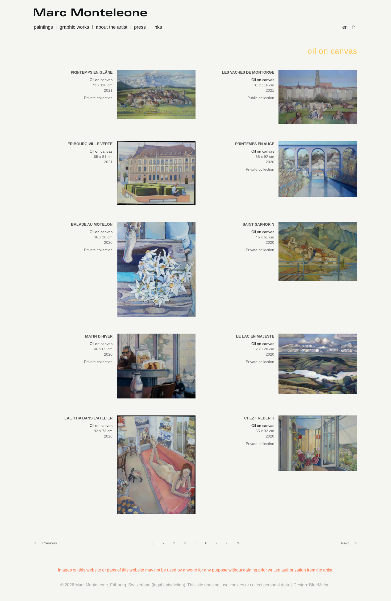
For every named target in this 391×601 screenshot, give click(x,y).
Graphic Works (74, 27)
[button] (156, 94)
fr (353, 27)
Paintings (43, 27)
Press (140, 27)
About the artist (111, 27)
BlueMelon (319, 585)
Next (345, 543)
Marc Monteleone (91, 585)
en (345, 27)
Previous (45, 543)
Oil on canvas (101, 80)
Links (157, 27)
